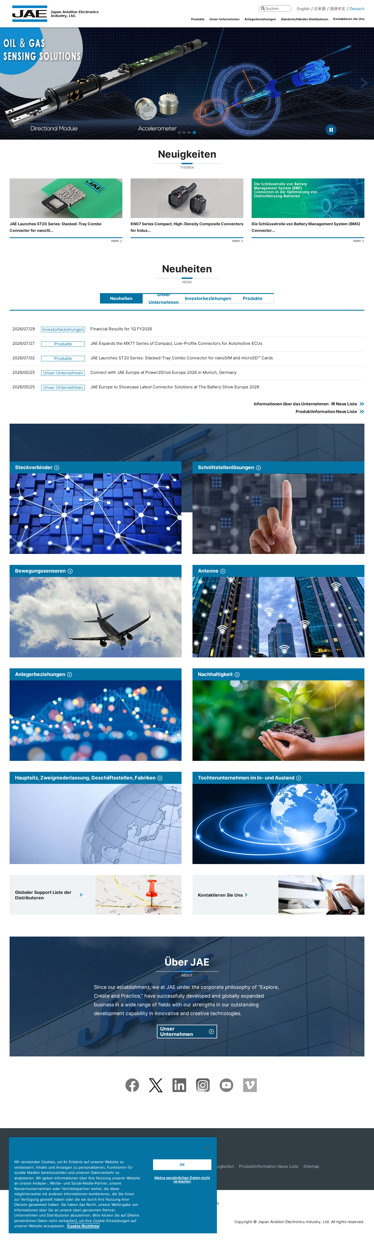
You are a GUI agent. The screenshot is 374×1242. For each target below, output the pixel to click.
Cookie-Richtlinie (83, 1226)
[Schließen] (207, 1148)
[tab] (121, 298)
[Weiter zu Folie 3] (189, 132)
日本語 (320, 8)
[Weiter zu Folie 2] (184, 132)
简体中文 (337, 8)
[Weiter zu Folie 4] (194, 132)
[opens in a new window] (132, 1082)
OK (182, 1164)
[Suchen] (263, 8)
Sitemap (311, 1166)
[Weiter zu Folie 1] (179, 132)
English (303, 8)
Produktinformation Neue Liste (268, 1166)
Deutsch (357, 8)
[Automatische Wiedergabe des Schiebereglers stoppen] (331, 129)
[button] (9, 83)
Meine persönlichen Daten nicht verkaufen (182, 1179)
